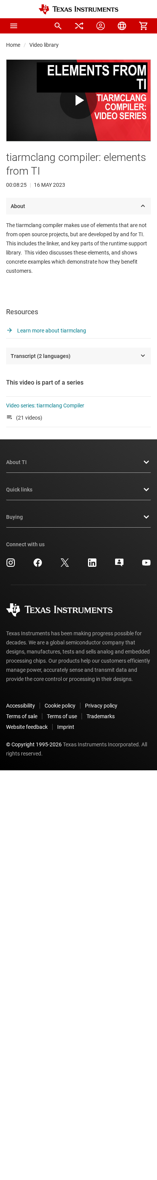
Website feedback (27, 727)
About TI (16, 462)
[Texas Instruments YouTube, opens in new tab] (146, 565)
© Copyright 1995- (34, 744)
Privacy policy (101, 706)
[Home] (78, 9)
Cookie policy (60, 706)
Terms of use (62, 716)
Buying (14, 517)
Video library (44, 45)
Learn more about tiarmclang (51, 331)
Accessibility (20, 706)
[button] (13, 25)
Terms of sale (21, 716)
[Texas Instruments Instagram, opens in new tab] (10, 565)
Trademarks (101, 716)
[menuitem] (58, 25)
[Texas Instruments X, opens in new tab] (64, 565)
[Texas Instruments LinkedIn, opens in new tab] (92, 565)
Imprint (65, 727)
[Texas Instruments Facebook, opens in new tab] (37, 565)
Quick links (19, 490)
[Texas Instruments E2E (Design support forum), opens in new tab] (119, 565)
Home (13, 45)
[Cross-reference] (79, 25)
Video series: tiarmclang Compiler (45, 405)
